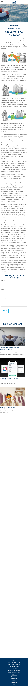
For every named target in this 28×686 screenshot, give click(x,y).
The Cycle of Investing (7, 407)
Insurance (14, 682)
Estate (14, 680)
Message (3, 298)
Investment (14, 678)
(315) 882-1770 (16, 662)
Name (3, 280)
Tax (14, 684)
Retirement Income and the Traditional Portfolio (9, 349)
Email (2, 289)
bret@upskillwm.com (14, 672)
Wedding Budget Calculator (9, 379)
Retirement (14, 677)
